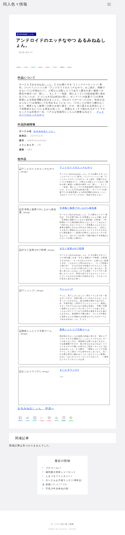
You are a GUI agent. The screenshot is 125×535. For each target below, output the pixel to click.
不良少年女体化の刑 (57, 488)
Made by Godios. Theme (62, 529)
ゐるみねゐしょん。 (34, 20)
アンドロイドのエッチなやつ (76, 167)
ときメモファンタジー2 (59, 476)
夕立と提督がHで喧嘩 (72, 248)
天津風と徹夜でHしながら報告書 (78, 208)
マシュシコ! (66, 289)
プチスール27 (53, 467)
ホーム (17, 20)
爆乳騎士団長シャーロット (61, 472)
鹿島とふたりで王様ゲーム (75, 329)
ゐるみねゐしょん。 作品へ (36, 408)
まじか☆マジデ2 (69, 370)
